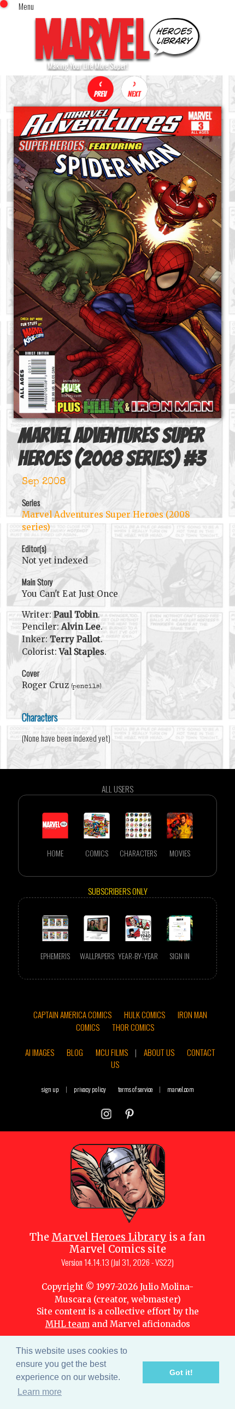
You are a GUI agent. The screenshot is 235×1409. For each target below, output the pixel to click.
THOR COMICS (133, 1027)
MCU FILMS (112, 1052)
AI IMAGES (39, 1052)
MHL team (67, 1324)
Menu (26, 6)
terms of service (135, 1089)
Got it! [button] (181, 1372)
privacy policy (90, 1089)
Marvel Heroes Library (109, 1237)
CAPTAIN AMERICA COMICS (72, 1014)
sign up (50, 1089)
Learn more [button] (39, 1391)
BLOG (75, 1052)
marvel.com (180, 1089)
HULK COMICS (144, 1014)
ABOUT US (159, 1052)
